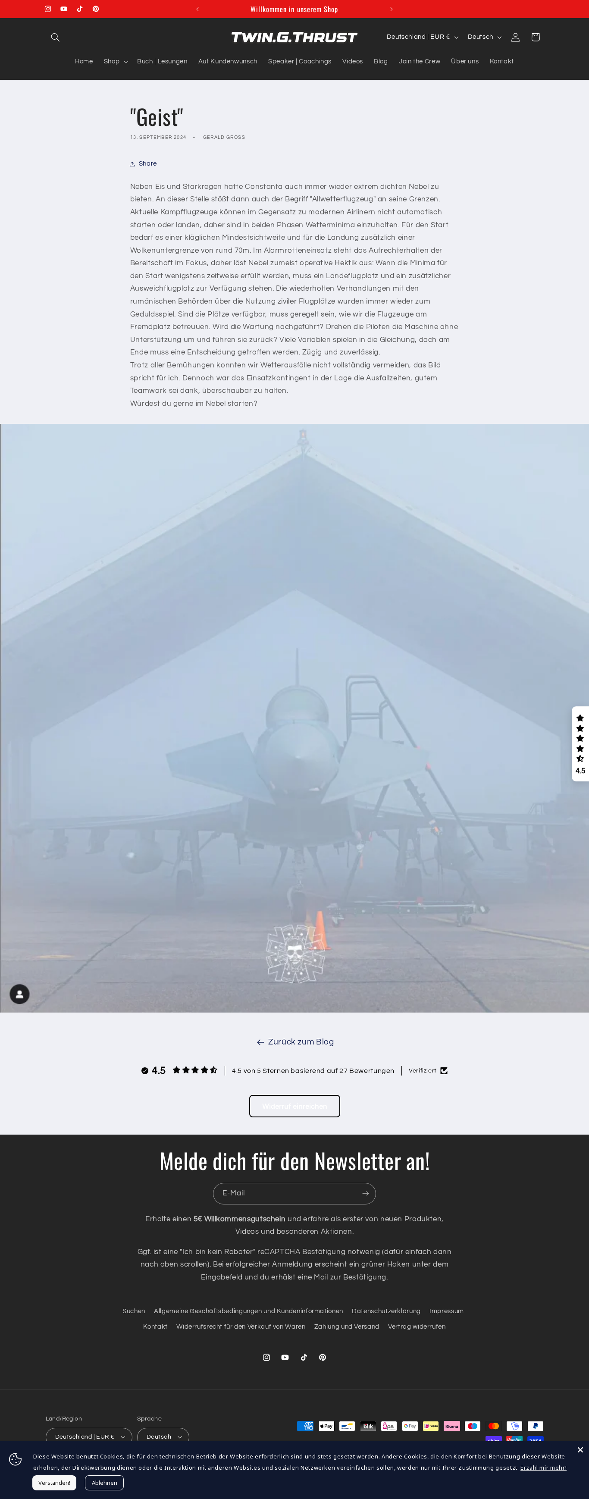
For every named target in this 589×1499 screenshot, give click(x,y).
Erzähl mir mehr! (543, 1467)
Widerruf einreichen (294, 1106)
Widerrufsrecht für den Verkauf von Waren (240, 1326)
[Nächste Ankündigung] (391, 9)
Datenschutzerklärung (386, 1311)
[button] (56, 37)
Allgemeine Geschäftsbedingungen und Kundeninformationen (248, 1311)
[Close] (580, 1450)
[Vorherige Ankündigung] (197, 9)
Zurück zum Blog (301, 1042)
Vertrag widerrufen (416, 1326)
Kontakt (155, 1326)
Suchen (133, 1311)
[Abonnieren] (366, 1193)
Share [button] (148, 163)
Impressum (446, 1311)
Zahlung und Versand (346, 1326)
